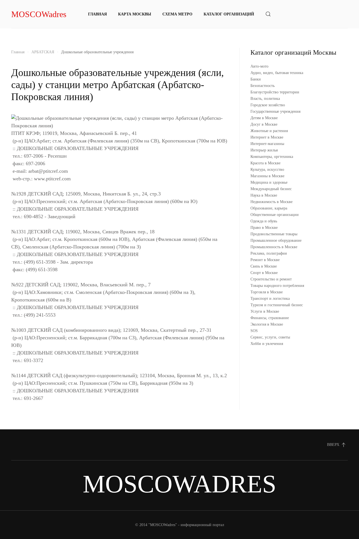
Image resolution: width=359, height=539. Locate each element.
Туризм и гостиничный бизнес (276, 305)
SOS (254, 331)
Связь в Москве (263, 266)
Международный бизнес (271, 189)
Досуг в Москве (263, 124)
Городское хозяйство (267, 105)
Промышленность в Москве (273, 247)
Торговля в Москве (266, 292)
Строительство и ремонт (271, 279)
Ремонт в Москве (265, 260)
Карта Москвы (134, 14)
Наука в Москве (263, 195)
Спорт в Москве (264, 273)
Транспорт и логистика (270, 298)
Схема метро (177, 14)
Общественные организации (274, 215)
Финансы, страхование (269, 318)
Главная (97, 14)
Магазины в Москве (267, 176)
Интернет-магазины (267, 144)
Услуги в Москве (264, 311)
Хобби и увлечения (266, 344)
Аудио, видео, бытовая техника (276, 73)
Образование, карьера (268, 208)
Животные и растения (269, 131)
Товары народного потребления (277, 286)
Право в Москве (264, 227)
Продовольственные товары (273, 234)
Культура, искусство (267, 169)
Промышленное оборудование (276, 240)
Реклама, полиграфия (268, 253)
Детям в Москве (264, 118)
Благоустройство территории (274, 92)
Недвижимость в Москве (271, 202)
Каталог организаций (229, 14)
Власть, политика (265, 98)
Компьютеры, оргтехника (271, 157)
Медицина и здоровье (268, 182)
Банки (255, 79)
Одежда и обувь (263, 221)
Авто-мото (259, 66)
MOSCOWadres (38, 14)
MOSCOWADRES (179, 484)
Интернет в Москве (266, 137)
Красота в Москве (265, 163)
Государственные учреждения (275, 111)
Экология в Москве (266, 324)
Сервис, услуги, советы (270, 337)
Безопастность (262, 86)
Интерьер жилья (264, 150)
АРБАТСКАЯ (42, 52)
